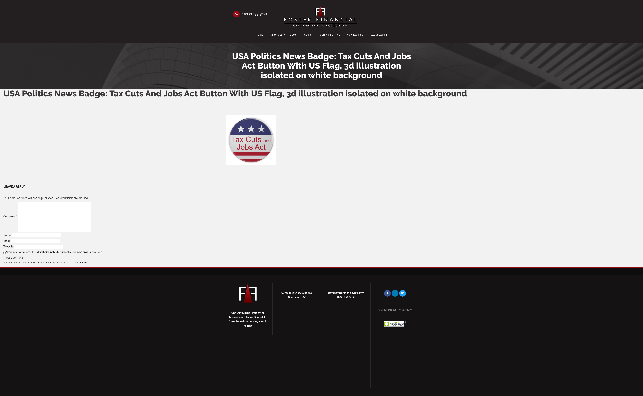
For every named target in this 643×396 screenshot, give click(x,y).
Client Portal (330, 34)
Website (8, 246)
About (308, 34)
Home (259, 34)
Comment (10, 216)
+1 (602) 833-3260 (253, 14)
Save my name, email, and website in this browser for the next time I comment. (54, 252)
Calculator (379, 34)
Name (7, 235)
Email (6, 240)
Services (277, 34)
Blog (293, 34)
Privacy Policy (405, 310)
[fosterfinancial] (320, 16)
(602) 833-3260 (346, 297)
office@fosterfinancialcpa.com (346, 292)
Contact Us (355, 34)
